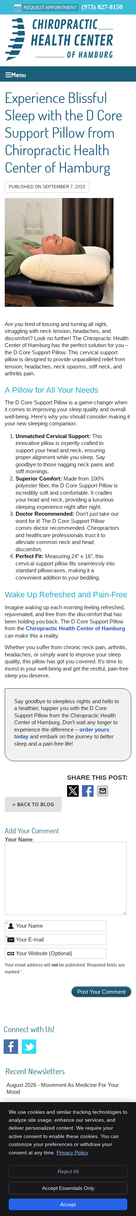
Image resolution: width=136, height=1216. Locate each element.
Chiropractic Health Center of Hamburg (75, 628)
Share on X (73, 791)
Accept (68, 1204)
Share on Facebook (88, 791)
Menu (18, 75)
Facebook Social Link (11, 1046)
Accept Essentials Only (68, 1188)
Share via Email (103, 791)
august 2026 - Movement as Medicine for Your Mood (63, 1088)
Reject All (68, 1171)
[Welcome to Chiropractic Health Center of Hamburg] (59, 59)
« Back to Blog (33, 804)
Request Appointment (50, 7)
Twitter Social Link (29, 1046)
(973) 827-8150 (102, 7)
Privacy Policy (72, 1152)
